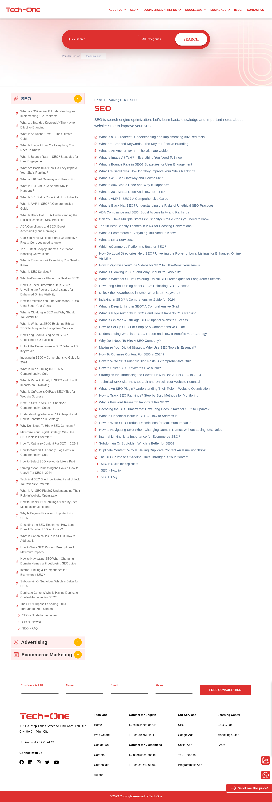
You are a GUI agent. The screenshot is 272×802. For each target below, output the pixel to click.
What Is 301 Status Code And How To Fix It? (132, 192)
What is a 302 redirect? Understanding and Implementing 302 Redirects (152, 137)
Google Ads (185, 734)
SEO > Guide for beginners (40, 615)
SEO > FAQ (30, 628)
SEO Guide (225, 724)
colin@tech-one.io (144, 724)
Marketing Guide (228, 734)
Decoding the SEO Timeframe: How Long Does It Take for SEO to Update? (154, 409)
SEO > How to (31, 622)
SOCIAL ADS (218, 9)
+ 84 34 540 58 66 (144, 764)
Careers (99, 754)
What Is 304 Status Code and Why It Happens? (134, 185)
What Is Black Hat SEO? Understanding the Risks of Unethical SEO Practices (156, 205)
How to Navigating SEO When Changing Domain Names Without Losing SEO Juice (160, 430)
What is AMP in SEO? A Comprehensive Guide (133, 198)
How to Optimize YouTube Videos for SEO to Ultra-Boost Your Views (149, 265)
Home (98, 100)
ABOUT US (115, 9)
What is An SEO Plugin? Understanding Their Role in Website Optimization (154, 388)
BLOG (238, 9)
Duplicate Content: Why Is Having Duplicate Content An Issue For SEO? (152, 450)
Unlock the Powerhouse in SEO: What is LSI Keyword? (139, 293)
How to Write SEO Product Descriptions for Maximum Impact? (145, 423)
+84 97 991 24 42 (42, 742)
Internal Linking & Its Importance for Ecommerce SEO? (139, 436)
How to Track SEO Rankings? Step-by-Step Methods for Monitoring (148, 395)
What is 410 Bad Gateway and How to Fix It (131, 178)
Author (98, 774)
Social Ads (185, 744)
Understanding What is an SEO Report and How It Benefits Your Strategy (153, 334)
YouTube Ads (187, 754)
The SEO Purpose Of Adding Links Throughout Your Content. (144, 457)
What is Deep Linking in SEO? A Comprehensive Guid (139, 306)
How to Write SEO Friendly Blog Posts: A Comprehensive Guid (145, 361)
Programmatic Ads (190, 764)
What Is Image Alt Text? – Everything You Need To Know (140, 157)
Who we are (102, 734)
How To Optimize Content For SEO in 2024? (131, 354)
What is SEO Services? (116, 240)
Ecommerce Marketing (160, 9)
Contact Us (101, 744)
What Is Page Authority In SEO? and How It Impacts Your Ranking (148, 313)
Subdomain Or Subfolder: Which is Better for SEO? (136, 443)
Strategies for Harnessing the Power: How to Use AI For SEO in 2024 (150, 375)
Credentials (101, 764)
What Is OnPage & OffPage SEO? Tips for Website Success (143, 320)
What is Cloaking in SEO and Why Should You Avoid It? (140, 272)
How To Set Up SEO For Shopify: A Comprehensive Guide (142, 327)
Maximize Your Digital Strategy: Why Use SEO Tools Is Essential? (147, 347)
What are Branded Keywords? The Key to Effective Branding (143, 144)
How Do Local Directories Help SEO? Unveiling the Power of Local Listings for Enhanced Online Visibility (170, 256)
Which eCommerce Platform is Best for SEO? (132, 246)
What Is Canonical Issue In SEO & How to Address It (138, 416)
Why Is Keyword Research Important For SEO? (134, 402)
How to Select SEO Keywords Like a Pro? (130, 368)
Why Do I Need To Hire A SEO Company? (130, 340)
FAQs (221, 744)
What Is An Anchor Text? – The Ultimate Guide (133, 151)
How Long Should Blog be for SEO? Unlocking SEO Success (144, 286)
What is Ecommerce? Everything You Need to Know (137, 233)
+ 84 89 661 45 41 (144, 734)
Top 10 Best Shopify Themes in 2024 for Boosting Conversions (145, 226)
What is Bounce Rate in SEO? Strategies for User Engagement (145, 164)
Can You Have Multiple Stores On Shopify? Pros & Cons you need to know (154, 219)
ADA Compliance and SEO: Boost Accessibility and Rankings (144, 212)
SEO (133, 9)
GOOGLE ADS (193, 9)
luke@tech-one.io (144, 754)
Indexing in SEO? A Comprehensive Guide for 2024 (137, 299)
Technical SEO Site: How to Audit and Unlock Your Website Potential (149, 382)
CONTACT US (255, 9)
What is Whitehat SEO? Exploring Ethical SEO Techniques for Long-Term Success (160, 279)
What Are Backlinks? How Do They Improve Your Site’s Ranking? (147, 171)
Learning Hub (116, 100)
